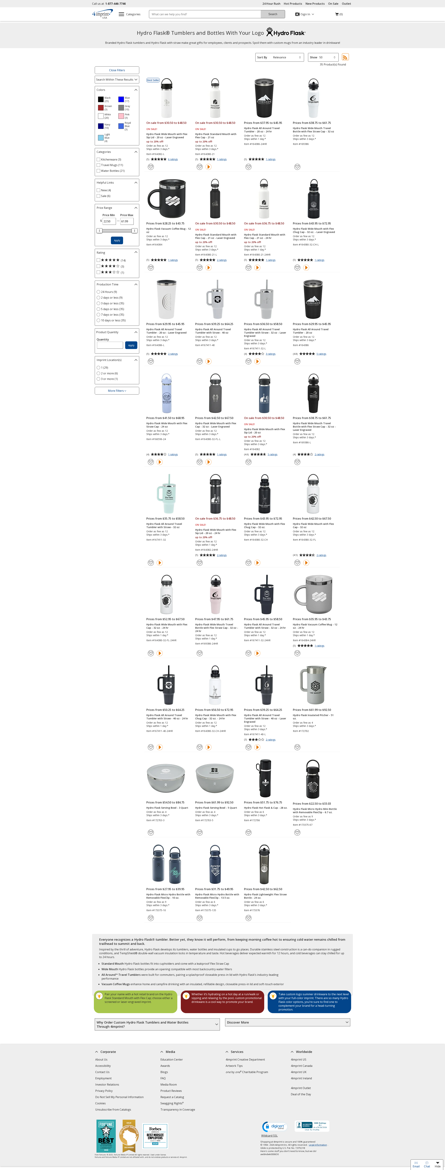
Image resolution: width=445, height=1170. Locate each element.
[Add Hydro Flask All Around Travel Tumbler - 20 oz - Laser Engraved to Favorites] (151, 361)
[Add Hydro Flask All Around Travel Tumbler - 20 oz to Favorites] (297, 361)
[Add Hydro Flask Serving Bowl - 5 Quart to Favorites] (200, 832)
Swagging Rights (172, 1103)
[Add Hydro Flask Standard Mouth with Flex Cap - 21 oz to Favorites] (200, 167)
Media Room (168, 1084)
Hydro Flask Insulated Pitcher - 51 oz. (313, 716)
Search (272, 14)
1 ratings (222, 159)
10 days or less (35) (113, 320)
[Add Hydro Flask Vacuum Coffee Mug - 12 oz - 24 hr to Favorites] (297, 653)
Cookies (101, 1103)
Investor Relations (107, 1085)
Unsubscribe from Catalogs (113, 1110)
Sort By (262, 57)
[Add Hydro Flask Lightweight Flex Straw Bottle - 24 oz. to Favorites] (248, 918)
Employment (103, 1078)
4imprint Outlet (301, 1088)
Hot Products (293, 4)
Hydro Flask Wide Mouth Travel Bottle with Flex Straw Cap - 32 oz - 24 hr (216, 628)
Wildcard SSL (269, 1137)
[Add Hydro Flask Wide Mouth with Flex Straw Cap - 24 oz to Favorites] (151, 462)
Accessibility (103, 1066)
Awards (165, 1066)
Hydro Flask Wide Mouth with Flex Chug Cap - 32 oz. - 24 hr (215, 716)
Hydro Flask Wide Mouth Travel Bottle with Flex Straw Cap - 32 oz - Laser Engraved (314, 427)
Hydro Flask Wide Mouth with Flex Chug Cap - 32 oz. (264, 525)
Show (313, 57)
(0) (339, 15)
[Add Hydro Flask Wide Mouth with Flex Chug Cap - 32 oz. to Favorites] (248, 563)
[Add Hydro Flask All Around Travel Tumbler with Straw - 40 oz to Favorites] (200, 361)
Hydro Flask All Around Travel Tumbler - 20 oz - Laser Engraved (166, 331)
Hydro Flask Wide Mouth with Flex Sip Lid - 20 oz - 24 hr (215, 531)
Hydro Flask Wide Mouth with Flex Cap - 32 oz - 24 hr (166, 626)
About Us (101, 1059)
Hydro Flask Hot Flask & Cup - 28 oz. (266, 807)
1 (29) (104, 367)
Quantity (103, 339)
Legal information (318, 1144)
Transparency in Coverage (178, 1110)
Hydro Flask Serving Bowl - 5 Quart (216, 807)
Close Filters (117, 70)
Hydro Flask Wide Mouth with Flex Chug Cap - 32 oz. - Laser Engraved (314, 230)
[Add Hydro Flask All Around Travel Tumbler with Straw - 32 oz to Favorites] (151, 563)
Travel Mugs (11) (112, 165)
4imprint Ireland (301, 1078)
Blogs (164, 1072)
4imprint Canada (301, 1066)
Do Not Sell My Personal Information (119, 1097)
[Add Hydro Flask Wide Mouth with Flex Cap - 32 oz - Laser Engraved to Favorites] (200, 462)
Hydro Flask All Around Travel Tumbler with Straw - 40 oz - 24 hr (167, 716)
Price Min (109, 215)
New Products (315, 4)
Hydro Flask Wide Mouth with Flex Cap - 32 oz (313, 525)
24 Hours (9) (109, 292)
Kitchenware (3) (111, 159)
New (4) (106, 190)
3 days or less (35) (112, 303)
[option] (106, 99)
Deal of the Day (301, 1094)
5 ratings (322, 354)
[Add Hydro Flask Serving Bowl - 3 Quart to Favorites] (151, 832)
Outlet (347, 4)
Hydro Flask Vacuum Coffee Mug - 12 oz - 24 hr (315, 626)
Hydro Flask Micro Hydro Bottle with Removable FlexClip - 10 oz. (168, 896)
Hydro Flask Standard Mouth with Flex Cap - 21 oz (215, 135)
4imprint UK (298, 1072)
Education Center (171, 1059)
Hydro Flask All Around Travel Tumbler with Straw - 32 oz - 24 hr (265, 626)
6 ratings (173, 159)
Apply (117, 240)
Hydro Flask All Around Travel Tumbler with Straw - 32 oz (164, 525)
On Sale (333, 4)
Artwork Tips (234, 1066)
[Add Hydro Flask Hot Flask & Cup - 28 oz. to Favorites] (248, 832)
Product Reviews (171, 1091)
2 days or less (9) (112, 297)
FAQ (163, 1078)
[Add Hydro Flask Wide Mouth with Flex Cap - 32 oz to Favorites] (297, 563)
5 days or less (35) (112, 309)
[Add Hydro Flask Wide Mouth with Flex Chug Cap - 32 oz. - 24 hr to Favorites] (200, 747)
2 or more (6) (109, 373)
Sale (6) (105, 196)
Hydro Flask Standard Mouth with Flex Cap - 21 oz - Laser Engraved (215, 236)
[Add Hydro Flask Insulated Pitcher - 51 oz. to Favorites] (297, 747)
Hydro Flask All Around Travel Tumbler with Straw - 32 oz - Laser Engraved (265, 333)
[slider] (99, 230)
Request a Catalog (172, 1097)
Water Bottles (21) (113, 171)
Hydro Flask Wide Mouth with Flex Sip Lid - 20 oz (264, 431)
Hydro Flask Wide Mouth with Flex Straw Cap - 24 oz (166, 425)
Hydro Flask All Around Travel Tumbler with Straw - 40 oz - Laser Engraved (265, 718)
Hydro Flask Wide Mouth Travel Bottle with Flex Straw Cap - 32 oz (313, 129)
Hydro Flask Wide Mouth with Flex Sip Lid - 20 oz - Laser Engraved (166, 135)
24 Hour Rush (271, 4)
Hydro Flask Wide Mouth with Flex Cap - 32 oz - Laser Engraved (215, 425)
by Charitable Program (247, 1072)
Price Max (126, 215)
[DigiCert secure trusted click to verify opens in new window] (275, 1127)
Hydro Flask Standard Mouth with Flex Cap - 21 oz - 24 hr (264, 236)
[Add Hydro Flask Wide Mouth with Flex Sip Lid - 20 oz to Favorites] (248, 462)
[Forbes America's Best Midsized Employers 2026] (155, 1136)
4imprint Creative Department (245, 1059)
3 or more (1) (109, 379)
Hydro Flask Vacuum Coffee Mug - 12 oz (168, 230)
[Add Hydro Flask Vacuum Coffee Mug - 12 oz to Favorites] (151, 268)
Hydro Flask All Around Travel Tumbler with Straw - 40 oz (213, 331)
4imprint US (298, 1059)
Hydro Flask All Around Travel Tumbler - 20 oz (311, 331)
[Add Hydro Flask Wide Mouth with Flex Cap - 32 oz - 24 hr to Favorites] (151, 653)
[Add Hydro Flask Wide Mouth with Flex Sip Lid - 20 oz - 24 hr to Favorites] (200, 563)
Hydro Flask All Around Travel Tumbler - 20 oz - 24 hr (262, 129)
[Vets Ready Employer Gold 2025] (129, 1136)
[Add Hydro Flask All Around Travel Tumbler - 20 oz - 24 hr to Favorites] (248, 167)
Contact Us (102, 1072)
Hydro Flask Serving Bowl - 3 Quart (167, 807)
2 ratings (222, 260)
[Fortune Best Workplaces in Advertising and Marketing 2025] (106, 1136)
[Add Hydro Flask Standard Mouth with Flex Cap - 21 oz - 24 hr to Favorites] (248, 268)
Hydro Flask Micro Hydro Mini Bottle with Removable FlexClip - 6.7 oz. (315, 810)
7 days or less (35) (112, 314)
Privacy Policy (104, 1091)
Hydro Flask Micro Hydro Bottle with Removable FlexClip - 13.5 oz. (217, 896)
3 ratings (271, 354)
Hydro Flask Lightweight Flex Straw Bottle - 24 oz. (265, 896)
